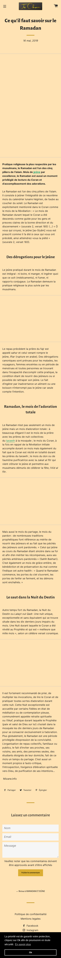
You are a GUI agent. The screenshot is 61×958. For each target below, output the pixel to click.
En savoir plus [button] (23, 944)
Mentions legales (31, 918)
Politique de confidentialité (30, 914)
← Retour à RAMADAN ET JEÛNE (30, 891)
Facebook (32, 925)
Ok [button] (30, 952)
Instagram (32, 930)
